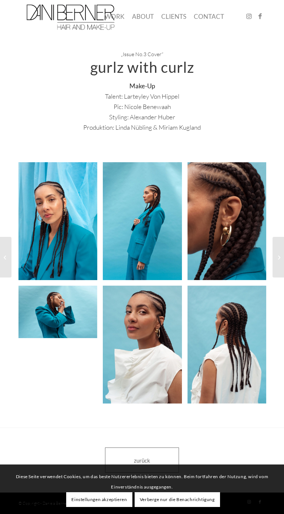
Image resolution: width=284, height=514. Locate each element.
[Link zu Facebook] (260, 16)
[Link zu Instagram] (248, 16)
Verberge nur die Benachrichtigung (177, 499)
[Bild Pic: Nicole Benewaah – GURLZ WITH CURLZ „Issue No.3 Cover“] (60, 224)
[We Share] (278, 257)
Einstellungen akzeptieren (99, 499)
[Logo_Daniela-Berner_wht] (70, 16)
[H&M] (5, 257)
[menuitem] (114, 16)
